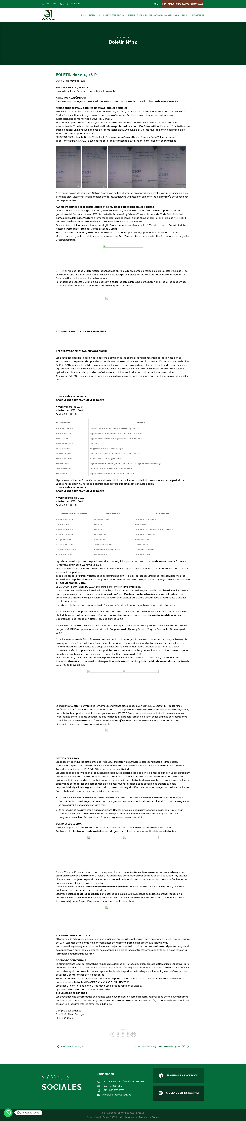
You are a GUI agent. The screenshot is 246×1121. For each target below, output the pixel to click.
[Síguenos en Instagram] (155, 4)
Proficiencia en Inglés (72, 1046)
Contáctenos (197, 15)
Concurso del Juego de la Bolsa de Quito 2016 (160, 1046)
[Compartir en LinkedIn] (133, 1034)
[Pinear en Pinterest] (128, 1034)
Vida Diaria (173, 15)
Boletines (123, 37)
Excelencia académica (156, 15)
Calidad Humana (136, 15)
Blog (184, 15)
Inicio (84, 15)
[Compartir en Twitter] (118, 1034)
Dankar (155, 1117)
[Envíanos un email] (157, 4)
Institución (94, 15)
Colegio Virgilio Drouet (98, 1117)
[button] (8, 1112)
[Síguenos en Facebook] (152, 4)
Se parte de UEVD (126, 1113)
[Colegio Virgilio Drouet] (56, 15)
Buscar (140, 1113)
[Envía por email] (123, 1034)
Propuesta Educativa (113, 15)
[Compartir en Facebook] (112, 1034)
